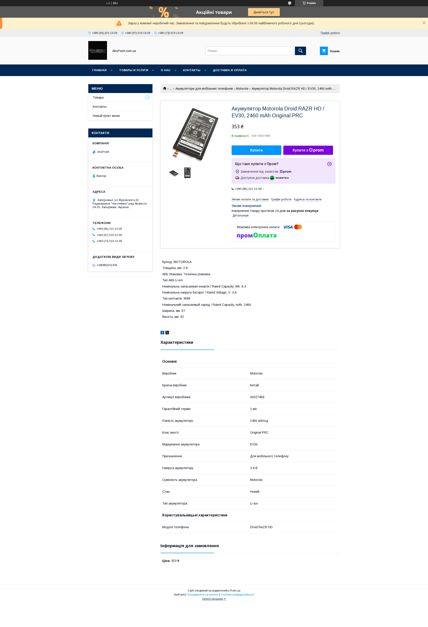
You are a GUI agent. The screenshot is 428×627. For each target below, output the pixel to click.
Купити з (300, 150)
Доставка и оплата (230, 70)
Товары (98, 97)
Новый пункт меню (106, 116)
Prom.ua (235, 590)
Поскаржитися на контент (202, 594)
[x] (167, 333)
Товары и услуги (133, 70)
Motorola (242, 88)
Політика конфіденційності (237, 594)
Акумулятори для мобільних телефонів (204, 88)
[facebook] (162, 333)
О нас (166, 70)
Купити (256, 150)
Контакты (191, 70)
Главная (99, 70)
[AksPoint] (97, 58)
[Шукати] (300, 51)
